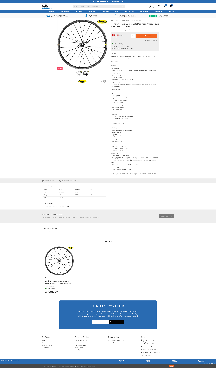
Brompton (158, 12)
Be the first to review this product (120, 30)
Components (79, 12)
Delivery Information (81, 341)
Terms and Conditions (81, 345)
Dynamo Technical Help (115, 343)
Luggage (171, 12)
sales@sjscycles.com (149, 349)
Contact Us (45, 343)
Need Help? (45, 347)
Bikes (116, 12)
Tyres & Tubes (129, 12)
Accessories (105, 12)
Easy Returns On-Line (81, 343)
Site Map (77, 350)
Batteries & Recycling (48, 345)
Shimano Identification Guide (116, 341)
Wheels (92, 12)
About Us (45, 341)
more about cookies (91, 366)
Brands (51, 12)
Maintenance (144, 12)
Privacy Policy (79, 347)
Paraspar (213, 363)
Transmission (64, 12)
